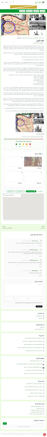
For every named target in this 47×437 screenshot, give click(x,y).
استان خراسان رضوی (28, 38)
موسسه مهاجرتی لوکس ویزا (39, 329)
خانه (43, 38)
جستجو (5, 423)
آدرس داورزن (10, 191)
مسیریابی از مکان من (30, 191)
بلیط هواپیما (36, 11)
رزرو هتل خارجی (22, 11)
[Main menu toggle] (2, 2)
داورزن (23, 38)
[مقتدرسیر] (23, 7)
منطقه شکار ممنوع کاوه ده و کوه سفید (35, 414)
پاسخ (40, 245)
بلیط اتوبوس (43, 11)
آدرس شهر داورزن (19, 191)
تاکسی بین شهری (29, 11)
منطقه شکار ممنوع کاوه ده (34, 410)
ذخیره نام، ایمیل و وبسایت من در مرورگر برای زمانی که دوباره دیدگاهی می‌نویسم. (28, 302)
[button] (13, 2)
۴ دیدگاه (35, 43)
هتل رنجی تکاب (39, 408)
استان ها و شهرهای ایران (37, 38)
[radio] (30, 145)
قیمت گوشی (42, 327)
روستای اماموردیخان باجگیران (36, 406)
